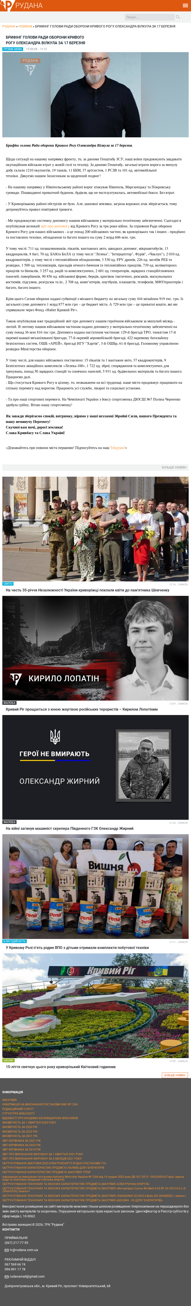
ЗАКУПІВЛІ (9, 1100)
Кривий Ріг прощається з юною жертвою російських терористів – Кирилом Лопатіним (82, 709)
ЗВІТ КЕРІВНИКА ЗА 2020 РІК (21, 1145)
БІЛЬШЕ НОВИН (174, 1075)
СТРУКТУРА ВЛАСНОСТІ (18, 1113)
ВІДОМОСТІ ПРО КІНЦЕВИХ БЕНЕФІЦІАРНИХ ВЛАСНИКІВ (40, 1118)
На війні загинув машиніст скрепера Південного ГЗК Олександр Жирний (69, 828)
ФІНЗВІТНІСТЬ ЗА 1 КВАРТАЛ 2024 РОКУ (29, 1122)
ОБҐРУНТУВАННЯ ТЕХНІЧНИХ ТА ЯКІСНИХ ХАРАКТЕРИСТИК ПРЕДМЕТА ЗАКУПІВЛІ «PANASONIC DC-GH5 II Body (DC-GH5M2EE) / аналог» (94, 1196)
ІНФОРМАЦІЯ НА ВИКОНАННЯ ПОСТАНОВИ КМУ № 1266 (40, 1104)
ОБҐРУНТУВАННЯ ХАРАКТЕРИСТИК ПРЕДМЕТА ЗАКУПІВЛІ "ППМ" (46, 1172)
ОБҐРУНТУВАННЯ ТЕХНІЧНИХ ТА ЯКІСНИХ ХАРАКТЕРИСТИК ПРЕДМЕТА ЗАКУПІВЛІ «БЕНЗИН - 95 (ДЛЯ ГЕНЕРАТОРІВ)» (82, 1200)
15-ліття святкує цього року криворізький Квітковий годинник (61, 1067)
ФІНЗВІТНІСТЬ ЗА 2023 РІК (20, 1127)
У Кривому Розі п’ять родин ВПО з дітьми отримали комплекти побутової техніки (77, 947)
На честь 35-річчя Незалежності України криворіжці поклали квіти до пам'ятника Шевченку (87, 590)
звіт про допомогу (55, 225)
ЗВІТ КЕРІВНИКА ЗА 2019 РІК (21, 1149)
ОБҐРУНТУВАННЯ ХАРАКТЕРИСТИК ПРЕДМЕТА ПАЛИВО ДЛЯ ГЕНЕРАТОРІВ (53, 1167)
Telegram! (117, 447)
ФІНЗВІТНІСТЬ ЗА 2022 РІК (20, 1131)
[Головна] (7, 10)
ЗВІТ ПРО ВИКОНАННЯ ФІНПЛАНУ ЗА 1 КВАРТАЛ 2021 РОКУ (42, 1154)
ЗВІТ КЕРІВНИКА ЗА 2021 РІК (21, 1140)
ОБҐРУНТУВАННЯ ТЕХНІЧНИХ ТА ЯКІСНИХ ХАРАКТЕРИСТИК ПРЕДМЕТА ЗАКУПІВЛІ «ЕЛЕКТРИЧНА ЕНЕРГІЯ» (76, 1184)
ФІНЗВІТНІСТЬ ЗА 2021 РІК (20, 1136)
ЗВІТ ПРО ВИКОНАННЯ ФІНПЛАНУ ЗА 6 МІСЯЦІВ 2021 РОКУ (42, 1158)
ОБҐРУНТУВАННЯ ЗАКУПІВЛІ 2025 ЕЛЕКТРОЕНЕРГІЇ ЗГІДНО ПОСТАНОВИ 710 (54, 1163)
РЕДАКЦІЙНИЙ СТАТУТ (18, 1109)
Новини (25, 26)
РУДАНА (29, 5)
